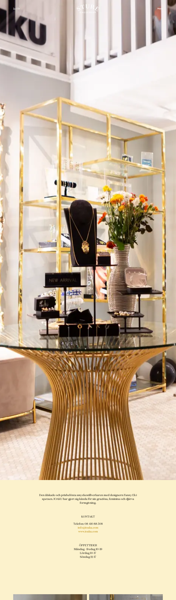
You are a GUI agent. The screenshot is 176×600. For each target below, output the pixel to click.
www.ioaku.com (88, 531)
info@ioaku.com (88, 527)
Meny (160, 9)
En (19, 9)
